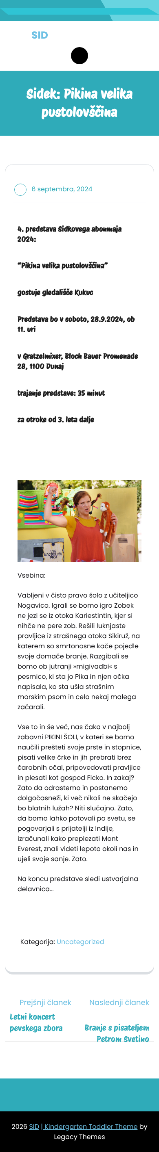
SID (39, 35)
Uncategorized (80, 941)
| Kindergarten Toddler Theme (89, 1126)
